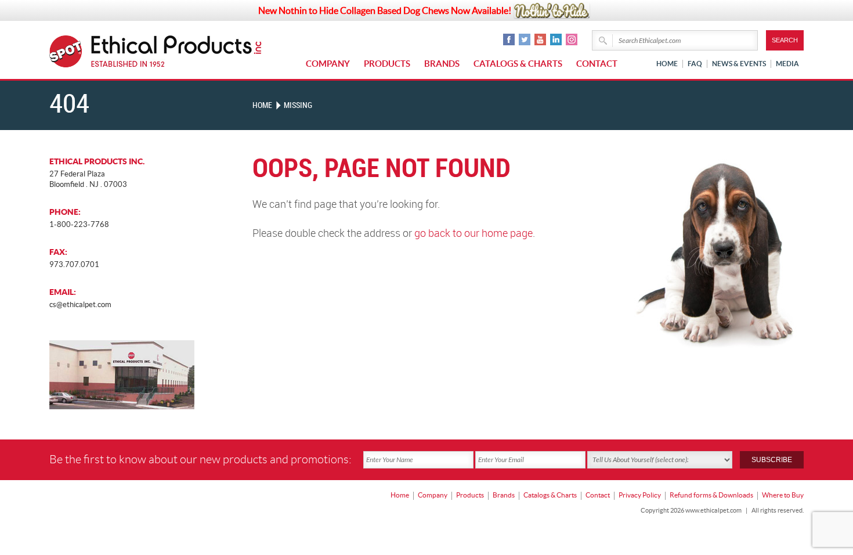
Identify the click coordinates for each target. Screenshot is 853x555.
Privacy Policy (640, 495)
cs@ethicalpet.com (80, 304)
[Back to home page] (176, 51)
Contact (596, 64)
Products (387, 64)
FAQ (695, 63)
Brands (442, 64)
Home (667, 63)
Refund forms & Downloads (711, 495)
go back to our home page (473, 233)
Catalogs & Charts (518, 64)
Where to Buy (783, 495)
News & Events (739, 63)
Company (328, 64)
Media (787, 63)
